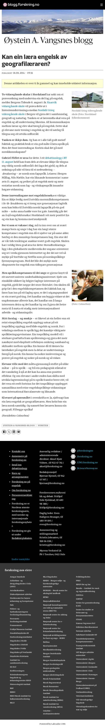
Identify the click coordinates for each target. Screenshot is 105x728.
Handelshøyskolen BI (19, 633)
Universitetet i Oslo (84, 671)
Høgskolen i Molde (18, 641)
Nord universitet (50, 646)
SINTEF (79, 599)
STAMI (79, 619)
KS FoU (13, 667)
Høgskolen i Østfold (19, 644)
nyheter (43, 425)
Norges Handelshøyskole (54, 660)
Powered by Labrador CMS (52, 724)
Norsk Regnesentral (52, 682)
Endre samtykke (21, 559)
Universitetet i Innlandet (86, 667)
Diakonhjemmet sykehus (21, 594)
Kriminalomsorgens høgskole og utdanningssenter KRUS (20, 677)
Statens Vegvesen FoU (85, 623)
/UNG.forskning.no (87, 462)
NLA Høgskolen (50, 577)
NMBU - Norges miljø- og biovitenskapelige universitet (54, 583)
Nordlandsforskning (52, 650)
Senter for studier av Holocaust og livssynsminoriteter (85, 612)
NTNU (45, 597)
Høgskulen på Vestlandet (21, 652)
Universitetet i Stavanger (87, 674)
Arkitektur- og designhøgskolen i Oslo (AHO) (20, 583)
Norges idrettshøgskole (53, 675)
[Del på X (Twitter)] (9, 432)
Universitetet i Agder (85, 659)
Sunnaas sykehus (83, 631)
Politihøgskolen (83, 577)
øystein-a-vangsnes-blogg (19, 425)
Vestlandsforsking (84, 692)
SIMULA (79, 595)
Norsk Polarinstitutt (52, 679)
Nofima (46, 642)
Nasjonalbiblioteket (51, 601)
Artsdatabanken (17, 590)
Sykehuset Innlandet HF (86, 635)
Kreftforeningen (17, 671)
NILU (12, 703)
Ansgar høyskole (17, 577)
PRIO (78, 580)
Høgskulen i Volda (18, 648)
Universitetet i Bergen (85, 663)
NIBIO (12, 692)
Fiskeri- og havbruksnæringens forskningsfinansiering (20, 612)
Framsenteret (16, 625)
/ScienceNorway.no (87, 468)
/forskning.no (84, 456)
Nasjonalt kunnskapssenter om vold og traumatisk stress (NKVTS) (55, 608)
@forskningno (85, 450)
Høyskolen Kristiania (19, 656)
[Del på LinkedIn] (13, 432)
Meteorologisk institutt (20, 684)
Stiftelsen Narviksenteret (87, 627)
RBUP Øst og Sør (83, 584)
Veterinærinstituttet (84, 696)
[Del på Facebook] (4, 432)
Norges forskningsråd (53, 664)
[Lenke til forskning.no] (49, 3)
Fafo (12, 605)
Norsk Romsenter (51, 686)
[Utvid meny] (101, 5)
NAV (12, 688)
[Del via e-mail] (18, 432)
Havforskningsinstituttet (21, 637)
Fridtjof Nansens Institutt (21, 629)
